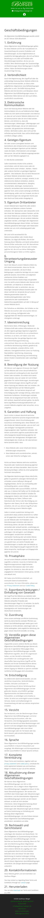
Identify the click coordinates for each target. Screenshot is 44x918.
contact (23, 883)
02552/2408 (29, 8)
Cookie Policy (30, 586)
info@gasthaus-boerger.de (23, 11)
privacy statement (10, 764)
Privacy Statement (13, 586)
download (16, 890)
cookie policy (24, 764)
